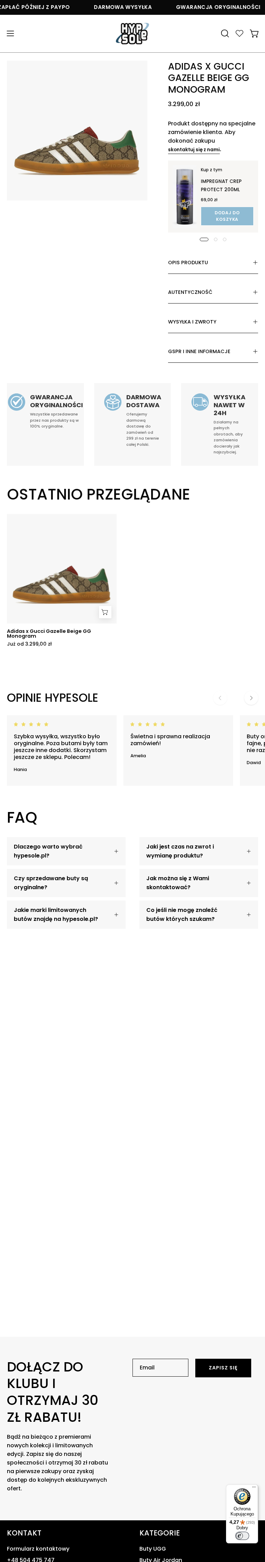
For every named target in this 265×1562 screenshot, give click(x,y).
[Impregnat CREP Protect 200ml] (185, 196)
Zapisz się (223, 1367)
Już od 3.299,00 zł (29, 643)
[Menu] (254, 1488)
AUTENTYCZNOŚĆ (190, 292)
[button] (224, 33)
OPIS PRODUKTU (188, 262)
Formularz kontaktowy (38, 1549)
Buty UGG (152, 1549)
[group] (132, 580)
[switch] (242, 1536)
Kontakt (24, 1533)
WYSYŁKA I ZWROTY (192, 321)
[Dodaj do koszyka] (105, 612)
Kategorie (159, 1533)
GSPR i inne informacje (199, 351)
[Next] (251, 698)
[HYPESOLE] (132, 33)
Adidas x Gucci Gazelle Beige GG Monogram (49, 634)
